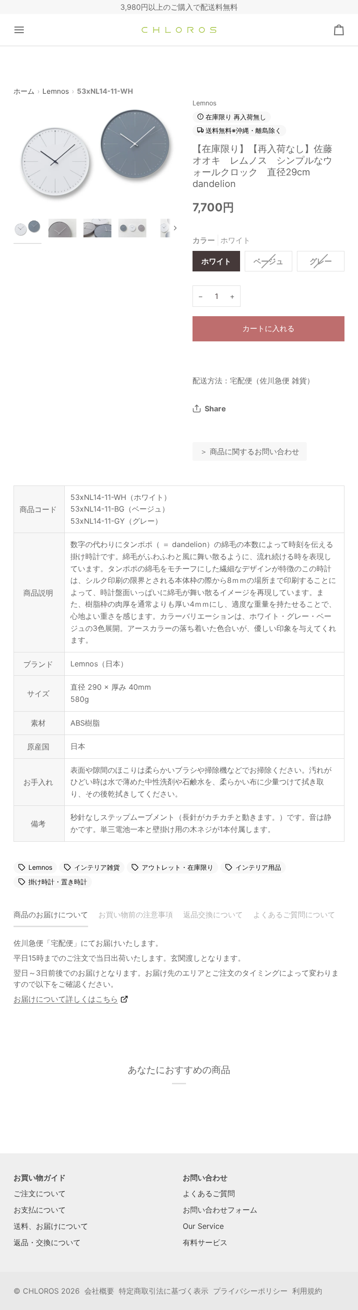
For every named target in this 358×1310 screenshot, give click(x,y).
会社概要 (99, 1291)
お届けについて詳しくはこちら (66, 999)
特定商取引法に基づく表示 (163, 1291)
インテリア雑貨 (97, 867)
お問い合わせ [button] (205, 1177)
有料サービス (205, 1242)
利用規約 (307, 1291)
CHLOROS (41, 1291)
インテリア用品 (258, 867)
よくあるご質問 (209, 1193)
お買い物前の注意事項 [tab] (135, 914)
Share (215, 408)
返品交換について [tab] (213, 914)
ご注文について (40, 1193)
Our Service (203, 1226)
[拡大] (96, 154)
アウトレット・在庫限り (177, 867)
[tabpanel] (179, 971)
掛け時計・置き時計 (57, 882)
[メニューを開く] (27, 30)
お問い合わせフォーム (220, 1209)
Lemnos (55, 91)
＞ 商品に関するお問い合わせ (249, 451)
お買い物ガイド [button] (40, 1177)
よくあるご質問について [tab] (294, 914)
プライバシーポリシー (250, 1291)
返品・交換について (47, 1242)
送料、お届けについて (51, 1226)
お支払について (40, 1209)
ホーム (24, 91)
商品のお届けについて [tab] (51, 914)
